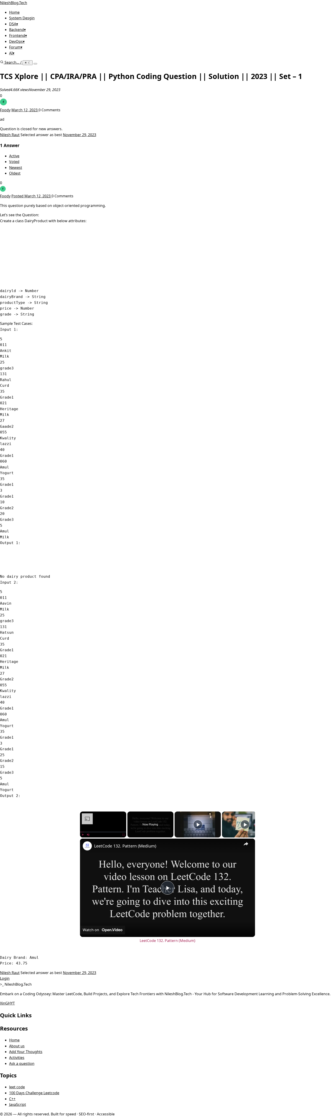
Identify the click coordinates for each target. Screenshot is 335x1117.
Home (14, 12)
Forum (15, 47)
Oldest (15, 173)
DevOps (17, 41)
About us (17, 1045)
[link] (87, 845)
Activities (16, 1057)
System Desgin (22, 17)
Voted (14, 161)
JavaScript (17, 1104)
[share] (246, 844)
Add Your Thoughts (25, 1051)
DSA (13, 23)
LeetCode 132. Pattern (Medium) (125, 846)
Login (5, 978)
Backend (17, 29)
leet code (17, 1086)
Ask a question (21, 1063)
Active (14, 155)
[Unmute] (88, 834)
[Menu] (35, 63)
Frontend (18, 35)
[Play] (82, 834)
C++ (12, 1098)
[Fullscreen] (123, 834)
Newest (15, 167)
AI (11, 53)
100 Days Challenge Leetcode (34, 1092)
